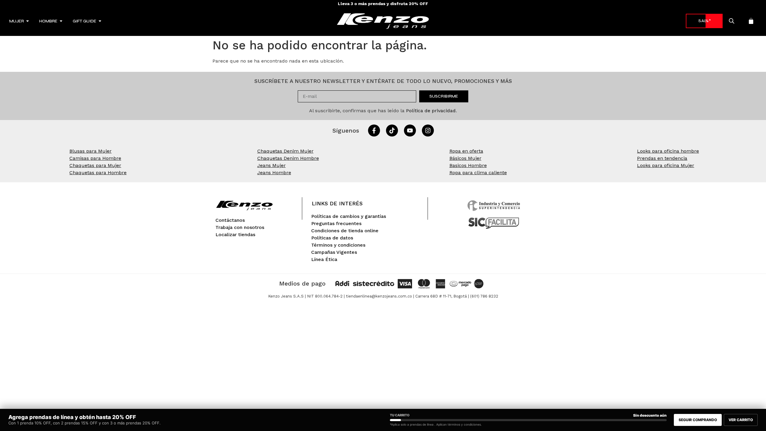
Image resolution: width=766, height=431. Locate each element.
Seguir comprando (698, 420)
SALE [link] (704, 20)
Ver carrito (741, 420)
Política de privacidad (431, 110)
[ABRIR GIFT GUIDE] (100, 21)
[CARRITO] (751, 21)
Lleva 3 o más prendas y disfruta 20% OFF (383, 3)
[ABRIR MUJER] (27, 21)
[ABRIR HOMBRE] (61, 21)
